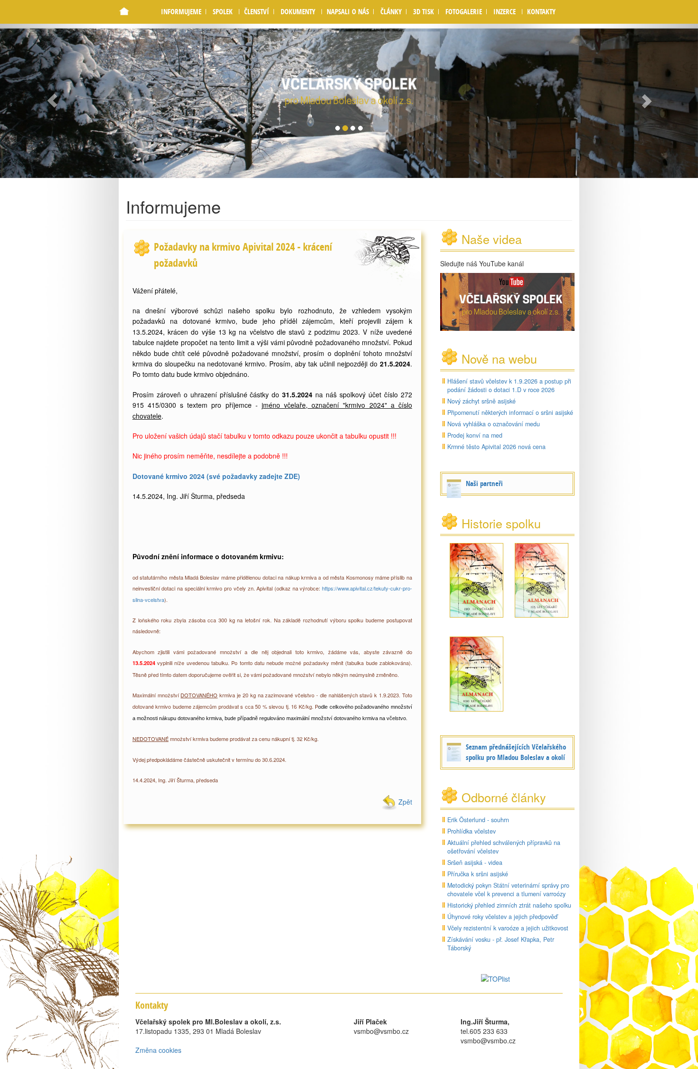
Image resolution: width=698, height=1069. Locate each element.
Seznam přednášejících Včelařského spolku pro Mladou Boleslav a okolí (516, 752)
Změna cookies (158, 1050)
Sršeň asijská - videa (474, 862)
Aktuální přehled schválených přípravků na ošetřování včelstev (503, 846)
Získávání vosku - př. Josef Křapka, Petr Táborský (500, 943)
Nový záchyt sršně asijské (481, 401)
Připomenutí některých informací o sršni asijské (510, 412)
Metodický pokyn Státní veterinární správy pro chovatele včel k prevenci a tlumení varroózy (508, 889)
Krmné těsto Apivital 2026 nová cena (496, 446)
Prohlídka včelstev (471, 831)
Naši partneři (484, 483)
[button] (223, 12)
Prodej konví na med (474, 435)
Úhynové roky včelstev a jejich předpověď (502, 916)
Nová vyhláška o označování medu (493, 424)
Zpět (404, 801)
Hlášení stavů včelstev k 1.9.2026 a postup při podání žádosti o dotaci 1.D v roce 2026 (509, 385)
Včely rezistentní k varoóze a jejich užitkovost (507, 928)
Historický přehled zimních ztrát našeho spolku (509, 905)
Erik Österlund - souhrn (478, 820)
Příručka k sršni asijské (477, 874)
